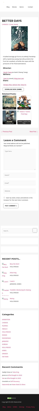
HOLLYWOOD (6, 332)
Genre (22, 7)
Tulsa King (15, 372)
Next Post (34, 132)
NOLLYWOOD (6, 347)
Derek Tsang (7, 72)
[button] (5, 11)
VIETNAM (5, 356)
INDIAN (4, 335)
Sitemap (21, 407)
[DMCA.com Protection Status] (11, 398)
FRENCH (4, 329)
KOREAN (5, 344)
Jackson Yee (16, 85)
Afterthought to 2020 (15, 375)
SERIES (4, 350)
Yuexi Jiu (6, 78)
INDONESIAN (6, 338)
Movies (14, 7)
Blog (8, 7)
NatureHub (5, 384)
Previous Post (6, 132)
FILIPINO (5, 326)
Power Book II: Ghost (18, 384)
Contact (30, 7)
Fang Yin (23, 85)
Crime (11, 24)
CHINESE (5, 24)
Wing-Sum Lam (19, 78)
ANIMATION (6, 319)
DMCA (9, 407)
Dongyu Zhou (7, 85)
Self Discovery (15, 381)
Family (16, 24)
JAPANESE (5, 341)
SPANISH (5, 353)
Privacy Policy (30, 407)
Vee (3, 378)
